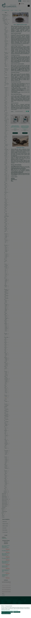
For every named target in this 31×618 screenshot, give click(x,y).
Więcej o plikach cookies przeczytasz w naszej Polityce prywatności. (9, 610)
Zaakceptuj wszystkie (6, 613)
